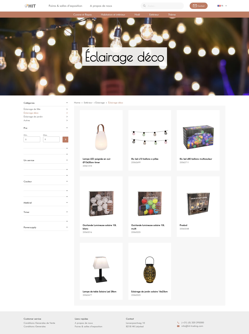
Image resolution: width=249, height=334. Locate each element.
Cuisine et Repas (82, 14)
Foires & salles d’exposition (65, 5)
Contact (130, 318)
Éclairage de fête (32, 109)
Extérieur (154, 14)
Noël (137, 14)
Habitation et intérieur (113, 14)
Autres (27, 120)
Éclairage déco (31, 112)
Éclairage (100, 102)
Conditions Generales (35, 326)
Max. (45, 135)
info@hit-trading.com (192, 326)
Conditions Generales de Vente (39, 323)
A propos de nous (101, 5)
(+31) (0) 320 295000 (192, 322)
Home (77, 102)
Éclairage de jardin (33, 116)
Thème (172, 14)
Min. (26, 135)
